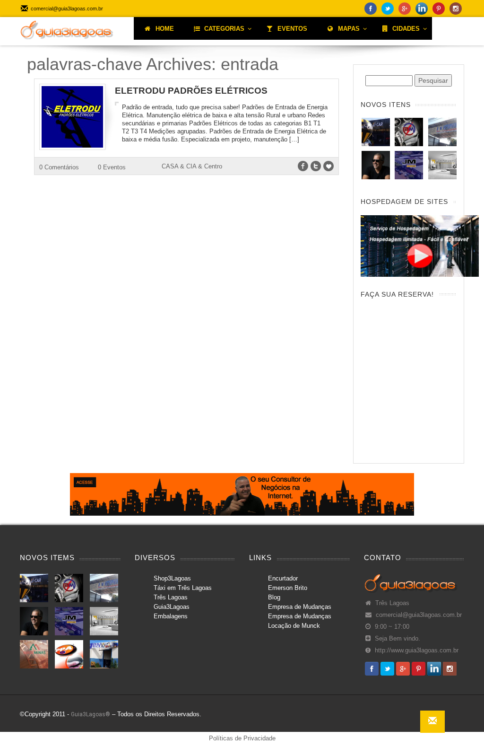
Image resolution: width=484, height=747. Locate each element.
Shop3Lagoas (172, 578)
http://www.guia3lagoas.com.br (416, 650)
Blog (274, 597)
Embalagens (171, 616)
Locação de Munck (294, 625)
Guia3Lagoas (172, 606)
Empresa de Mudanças (299, 606)
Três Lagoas (171, 597)
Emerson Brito (287, 587)
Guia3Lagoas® (90, 714)
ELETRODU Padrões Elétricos (191, 91)
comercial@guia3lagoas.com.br (419, 615)
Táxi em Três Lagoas (183, 587)
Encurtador (283, 578)
